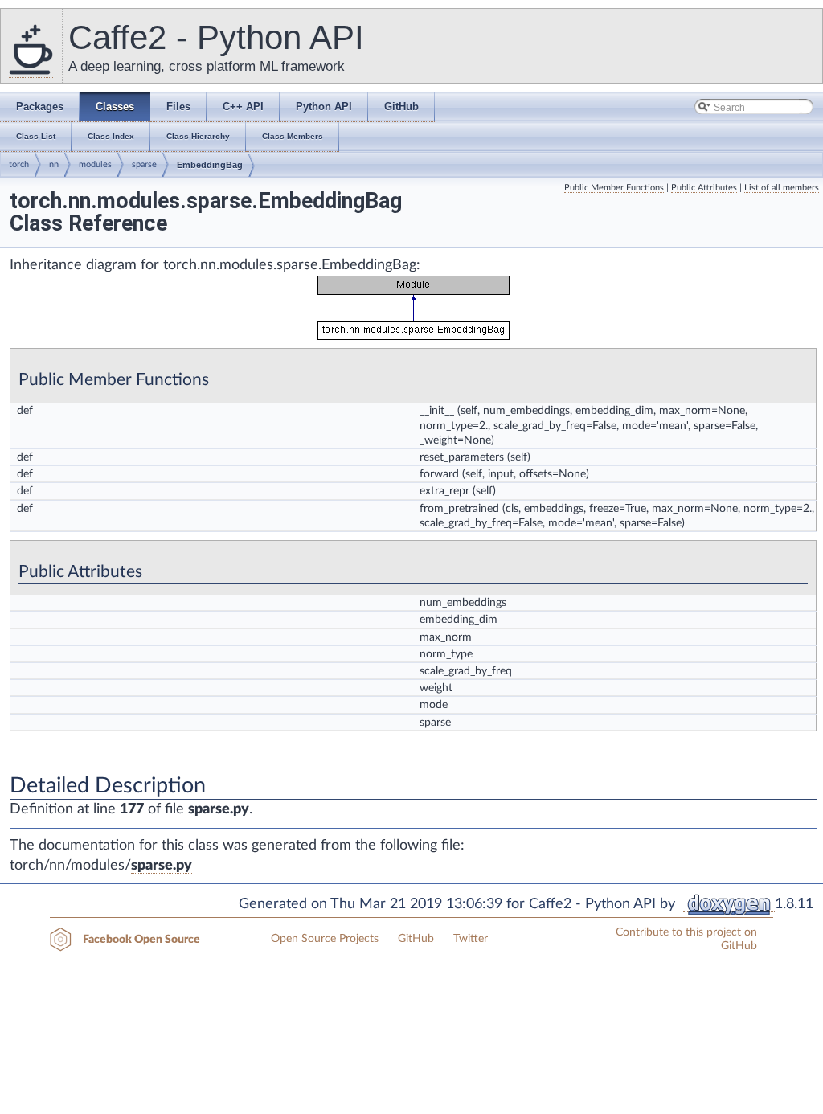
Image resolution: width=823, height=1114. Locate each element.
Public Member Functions (614, 187)
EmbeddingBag (210, 165)
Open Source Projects (325, 938)
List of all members (781, 187)
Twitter (470, 938)
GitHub (416, 938)
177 (132, 809)
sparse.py (218, 809)
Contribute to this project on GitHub (686, 939)
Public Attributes (704, 187)
